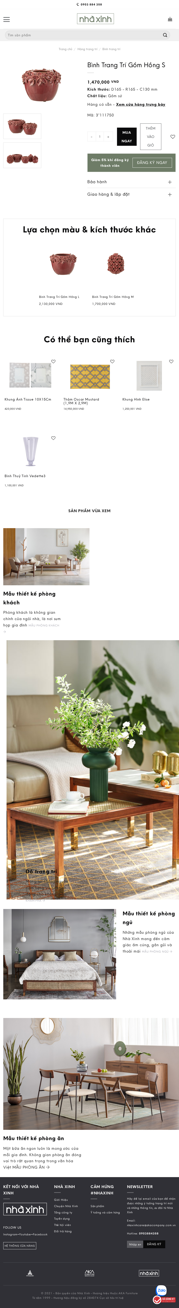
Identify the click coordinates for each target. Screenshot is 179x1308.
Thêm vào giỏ (151, 136)
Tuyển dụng (62, 1218)
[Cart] (170, 19)
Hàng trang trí (87, 49)
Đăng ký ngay (152, 162)
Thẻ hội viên (62, 1225)
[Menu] (6, 19)
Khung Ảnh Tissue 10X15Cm (28, 399)
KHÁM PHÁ (34, 900)
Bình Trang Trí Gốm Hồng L (59, 297)
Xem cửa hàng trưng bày (141, 104)
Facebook (40, 1234)
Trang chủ (65, 49)
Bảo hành (97, 181)
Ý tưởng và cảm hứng (105, 1212)
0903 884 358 (91, 4)
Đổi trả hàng (63, 1231)
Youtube (25, 1234)
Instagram (10, 1234)
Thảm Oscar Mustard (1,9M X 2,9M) (81, 401)
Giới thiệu (61, 1199)
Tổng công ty (63, 1212)
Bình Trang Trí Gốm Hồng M (113, 297)
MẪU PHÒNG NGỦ (156, 951)
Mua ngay (127, 136)
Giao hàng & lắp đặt (108, 194)
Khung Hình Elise (136, 399)
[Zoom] (9, 162)
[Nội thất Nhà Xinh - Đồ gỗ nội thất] (95, 19)
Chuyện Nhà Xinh (66, 1206)
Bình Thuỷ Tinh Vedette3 (25, 476)
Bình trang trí (111, 49)
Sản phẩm (98, 1206)
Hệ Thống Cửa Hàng (20, 1245)
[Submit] (165, 35)
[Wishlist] (172, 136)
